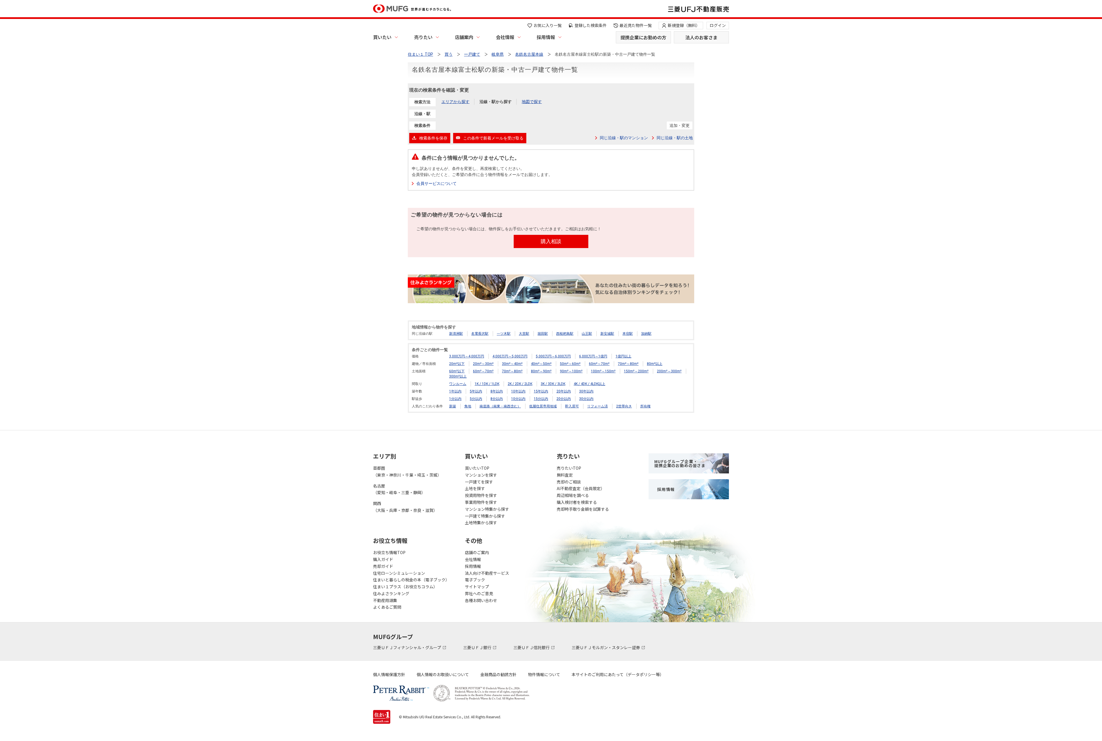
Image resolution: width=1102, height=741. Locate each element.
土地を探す (475, 488)
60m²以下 (457, 371)
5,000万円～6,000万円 (553, 356)
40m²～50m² (541, 364)
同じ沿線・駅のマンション (624, 138)
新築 (452, 406)
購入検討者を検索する (577, 502)
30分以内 (586, 399)
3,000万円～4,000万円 (466, 356)
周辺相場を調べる (573, 495)
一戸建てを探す (479, 482)
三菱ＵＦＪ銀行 (477, 647)
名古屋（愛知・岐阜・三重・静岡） (399, 489)
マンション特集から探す (487, 509)
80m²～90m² (541, 371)
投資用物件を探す (481, 495)
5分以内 (476, 399)
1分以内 (455, 399)
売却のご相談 (569, 482)
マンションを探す (481, 475)
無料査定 (565, 475)
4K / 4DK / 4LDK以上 (589, 384)
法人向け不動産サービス (487, 573)
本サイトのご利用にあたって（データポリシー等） (618, 674)
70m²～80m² (628, 364)
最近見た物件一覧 (636, 25)
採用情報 (546, 37)
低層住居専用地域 (543, 406)
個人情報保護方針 (389, 674)
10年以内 (518, 391)
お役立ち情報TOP (389, 552)
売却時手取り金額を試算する (583, 509)
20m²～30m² (483, 364)
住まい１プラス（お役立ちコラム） (405, 586)
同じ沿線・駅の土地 (675, 138)
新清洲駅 (456, 334)
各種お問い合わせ (481, 600)
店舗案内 (464, 37)
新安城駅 (607, 334)
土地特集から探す (481, 522)
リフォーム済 (597, 406)
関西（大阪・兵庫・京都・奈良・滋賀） (405, 506)
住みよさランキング (391, 593)
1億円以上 (623, 356)
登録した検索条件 (591, 25)
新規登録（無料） (684, 25)
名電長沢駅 (479, 334)
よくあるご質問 (387, 607)
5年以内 (476, 391)
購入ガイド (383, 559)
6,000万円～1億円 (593, 356)
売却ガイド (383, 566)
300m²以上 (458, 376)
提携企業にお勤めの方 (643, 37)
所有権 (645, 406)
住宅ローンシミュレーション (399, 573)
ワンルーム (457, 384)
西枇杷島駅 (564, 334)
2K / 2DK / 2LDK (520, 384)
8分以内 (496, 399)
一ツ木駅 (504, 334)
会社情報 (505, 37)
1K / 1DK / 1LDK (487, 384)
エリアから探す (455, 101)
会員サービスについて (436, 183)
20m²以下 (457, 364)
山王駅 (587, 334)
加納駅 (646, 334)
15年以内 (541, 391)
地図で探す (532, 101)
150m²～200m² (636, 371)
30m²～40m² (512, 364)
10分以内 (518, 399)
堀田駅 (543, 334)
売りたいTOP (569, 468)
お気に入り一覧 (547, 25)
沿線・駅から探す (496, 101)
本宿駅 (627, 334)
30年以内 (586, 391)
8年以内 (496, 391)
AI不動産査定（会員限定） (581, 488)
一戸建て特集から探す (485, 516)
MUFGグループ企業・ (679, 463)
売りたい (423, 37)
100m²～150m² (603, 371)
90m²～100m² (571, 371)
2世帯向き (624, 406)
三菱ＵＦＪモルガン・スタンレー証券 (606, 647)
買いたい (382, 37)
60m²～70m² (599, 364)
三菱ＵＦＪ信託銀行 (531, 647)
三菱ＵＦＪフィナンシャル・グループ (407, 647)
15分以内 (541, 399)
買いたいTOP (477, 468)
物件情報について (544, 674)
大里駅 (524, 334)
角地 (467, 406)
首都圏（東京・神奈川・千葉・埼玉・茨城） (407, 471)
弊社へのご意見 (479, 593)
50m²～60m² (570, 364)
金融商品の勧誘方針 (498, 674)
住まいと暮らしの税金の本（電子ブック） (411, 580)
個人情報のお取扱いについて (443, 674)
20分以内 (563, 399)
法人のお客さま (701, 37)
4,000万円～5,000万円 (509, 356)
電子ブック (475, 580)
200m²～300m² (669, 371)
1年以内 (455, 391)
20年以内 (563, 391)
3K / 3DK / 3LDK (553, 384)
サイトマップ (477, 586)
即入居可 (572, 406)
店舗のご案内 (477, 552)
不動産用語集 (385, 600)
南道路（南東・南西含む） (500, 406)
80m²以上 (654, 364)
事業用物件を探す (481, 502)
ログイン (718, 25)
